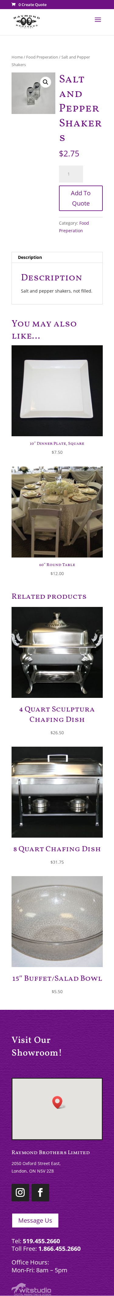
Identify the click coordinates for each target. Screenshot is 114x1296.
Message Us (35, 1220)
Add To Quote (81, 198)
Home (17, 57)
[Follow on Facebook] (40, 1192)
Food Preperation (42, 57)
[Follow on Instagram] (20, 1192)
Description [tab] (30, 257)
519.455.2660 (41, 1241)
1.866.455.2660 (59, 1248)
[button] (45, 82)
